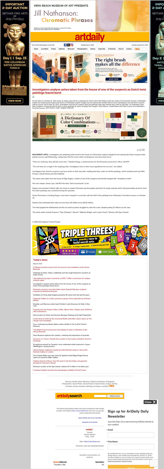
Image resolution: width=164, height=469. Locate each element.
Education (82, 386)
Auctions (108, 384)
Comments (112, 49)
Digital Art (94, 381)
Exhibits (74, 381)
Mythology (89, 386)
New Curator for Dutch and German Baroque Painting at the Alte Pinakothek (62, 315)
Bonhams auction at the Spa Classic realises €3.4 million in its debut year (61, 366)
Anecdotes (68, 386)
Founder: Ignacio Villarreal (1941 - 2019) (89, 435)
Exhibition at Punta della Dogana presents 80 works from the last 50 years (61, 295)
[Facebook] (65, 46)
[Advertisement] (119, 275)
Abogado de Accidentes (90, 422)
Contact (129, 49)
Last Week (44, 49)
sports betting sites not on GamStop (89, 418)
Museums (71, 49)
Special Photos (77, 384)
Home (36, 49)
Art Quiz (75, 386)
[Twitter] (68, 46)
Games (92, 49)
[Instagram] (71, 46)
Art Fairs (114, 384)
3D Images (96, 386)
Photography (110, 381)
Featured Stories (99, 384)
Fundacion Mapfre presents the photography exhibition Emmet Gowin (59, 370)
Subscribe (101, 49)
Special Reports (88, 384)
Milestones (86, 381)
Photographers (82, 49)
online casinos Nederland (79, 411)
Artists (53, 49)
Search (120, 49)
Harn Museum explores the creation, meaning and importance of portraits (61, 335)
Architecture (101, 381)
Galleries (62, 49)
